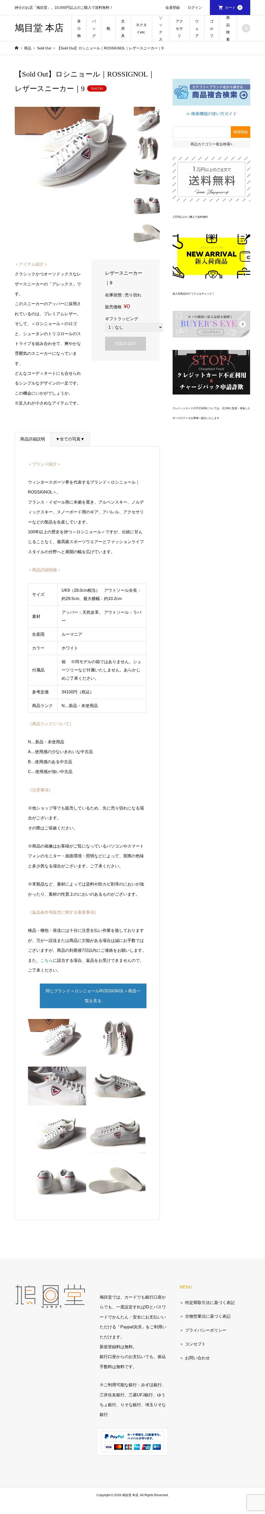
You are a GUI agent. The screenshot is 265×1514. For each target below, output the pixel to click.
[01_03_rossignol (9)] (116, 1052)
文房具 (123, 28)
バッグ (94, 28)
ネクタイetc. (141, 28)
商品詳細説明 (32, 439)
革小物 (79, 28)
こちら (46, 960)
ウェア (197, 28)
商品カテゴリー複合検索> (211, 144)
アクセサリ (179, 28)
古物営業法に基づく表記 (208, 1316)
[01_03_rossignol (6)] (57, 1052)
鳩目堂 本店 (39, 28)
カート (233, 7)
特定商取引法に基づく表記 (210, 1302)
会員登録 (172, 7)
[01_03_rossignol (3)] (57, 1195)
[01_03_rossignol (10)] (116, 1195)
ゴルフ (212, 28)
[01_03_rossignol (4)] (116, 1100)
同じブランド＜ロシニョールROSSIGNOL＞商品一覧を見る (93, 996)
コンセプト (195, 1344)
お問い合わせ (197, 1358)
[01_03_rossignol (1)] (57, 1148)
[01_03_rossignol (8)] (57, 1100)
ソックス (161, 28)
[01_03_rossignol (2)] (116, 1148)
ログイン (195, 7)
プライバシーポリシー (205, 1330)
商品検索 (228, 28)
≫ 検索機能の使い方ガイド (211, 113)
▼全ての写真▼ (70, 439)
